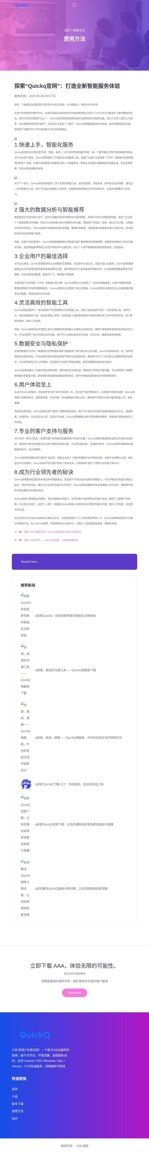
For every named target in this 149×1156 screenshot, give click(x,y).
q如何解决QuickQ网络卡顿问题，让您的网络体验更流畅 (71, 888)
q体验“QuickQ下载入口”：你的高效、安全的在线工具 (69, 784)
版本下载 (17, 1103)
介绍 (15, 1096)
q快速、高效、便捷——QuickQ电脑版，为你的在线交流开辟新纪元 (78, 737)
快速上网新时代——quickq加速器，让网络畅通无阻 (51, 540)
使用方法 (79, 30)
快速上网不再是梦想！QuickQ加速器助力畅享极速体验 (52, 531)
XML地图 (82, 1146)
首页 (67, 30)
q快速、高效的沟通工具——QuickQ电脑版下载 (65, 670)
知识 (15, 1118)
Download (74, 992)
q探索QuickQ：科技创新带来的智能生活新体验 (65, 615)
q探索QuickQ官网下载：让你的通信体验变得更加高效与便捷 (74, 824)
